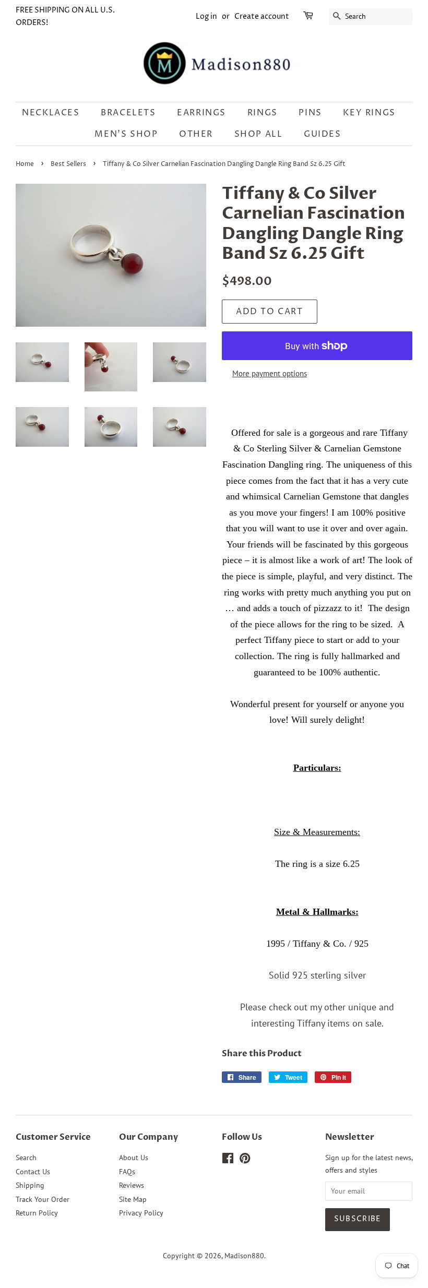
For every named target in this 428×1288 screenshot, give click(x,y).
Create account (261, 16)
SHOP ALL (258, 134)
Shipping (30, 1185)
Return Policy (37, 1213)
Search (26, 1157)
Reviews (131, 1185)
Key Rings (369, 112)
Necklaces (50, 112)
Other (196, 134)
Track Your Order (42, 1199)
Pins (310, 112)
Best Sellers (68, 164)
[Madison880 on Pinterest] (245, 1160)
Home (25, 164)
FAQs (127, 1171)
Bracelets (128, 112)
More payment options (269, 373)
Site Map (133, 1199)
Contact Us (33, 1171)
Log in (206, 16)
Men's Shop (126, 134)
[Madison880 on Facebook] (228, 1160)
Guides (322, 134)
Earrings (201, 112)
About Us (133, 1157)
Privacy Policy (141, 1213)
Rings (262, 112)
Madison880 (244, 1255)
